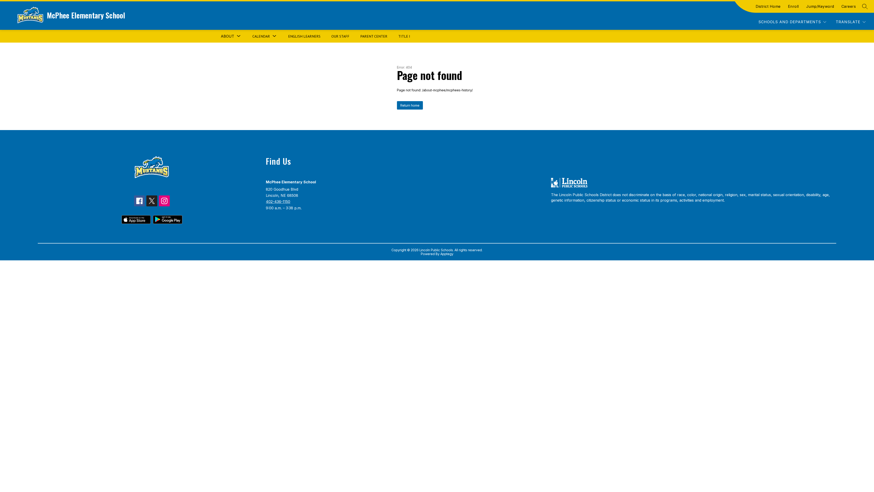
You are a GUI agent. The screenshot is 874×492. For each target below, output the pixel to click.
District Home (768, 6)
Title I (404, 36)
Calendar (261, 36)
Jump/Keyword (820, 6)
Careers (848, 6)
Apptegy (446, 254)
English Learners (304, 36)
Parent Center (373, 36)
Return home (409, 105)
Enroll (793, 6)
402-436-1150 (278, 201)
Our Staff (340, 36)
